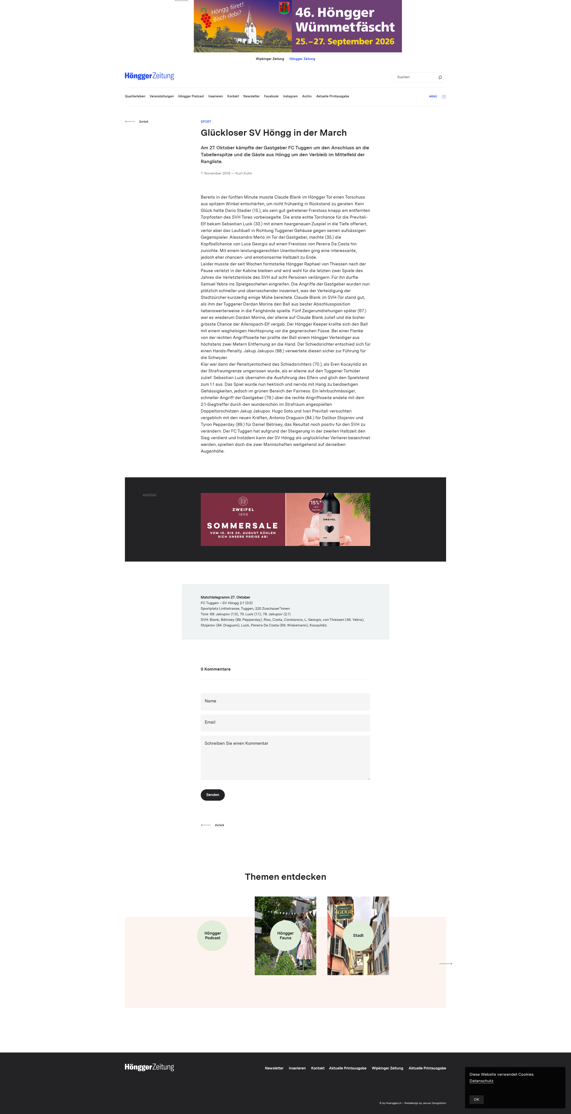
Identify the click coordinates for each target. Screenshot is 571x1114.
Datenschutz (482, 1081)
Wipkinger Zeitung (270, 59)
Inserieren (297, 1068)
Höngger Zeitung (302, 59)
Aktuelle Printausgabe (347, 1068)
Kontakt (318, 1068)
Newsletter (274, 1068)
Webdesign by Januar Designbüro (425, 1103)
